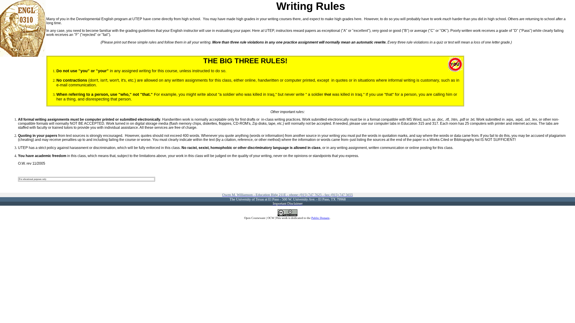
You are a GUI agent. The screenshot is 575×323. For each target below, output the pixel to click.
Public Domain (320, 218)
